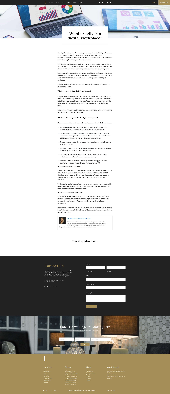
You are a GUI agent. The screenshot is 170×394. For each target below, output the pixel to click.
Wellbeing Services (70, 382)
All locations (46, 371)
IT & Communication (70, 375)
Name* (88, 264)
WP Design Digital (90, 390)
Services (57, 2)
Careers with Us (90, 373)
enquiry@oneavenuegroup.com (54, 280)
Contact (80, 2)
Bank (44, 373)
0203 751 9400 (49, 281)
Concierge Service (70, 371)
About (63, 2)
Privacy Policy (111, 375)
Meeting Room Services (71, 376)
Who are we (89, 371)
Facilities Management (71, 378)
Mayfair (45, 382)
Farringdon (46, 375)
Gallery (68, 2)
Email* (88, 275)
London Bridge (47, 378)
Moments (74, 2)
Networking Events (70, 384)
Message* (89, 293)
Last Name (110, 271)
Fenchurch (46, 376)
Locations (51, 2)
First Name (89, 271)
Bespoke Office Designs (71, 373)
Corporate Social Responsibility (116, 371)
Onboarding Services (71, 380)
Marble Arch (47, 380)
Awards (88, 375)
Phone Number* (91, 284)
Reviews (109, 373)
